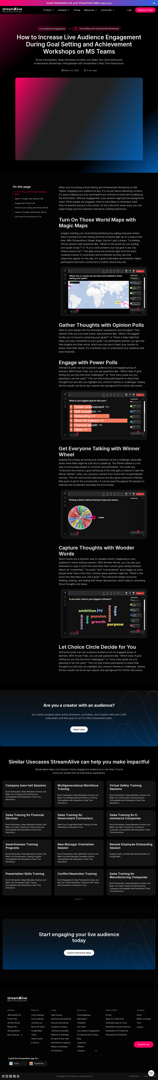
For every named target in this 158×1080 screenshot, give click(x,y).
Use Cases (81, 1027)
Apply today (79, 729)
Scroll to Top (143, 1044)
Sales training (56, 1015)
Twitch (34, 1035)
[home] (12, 10)
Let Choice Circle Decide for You (28, 217)
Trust (139, 1023)
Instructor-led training (59, 1023)
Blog (79, 1039)
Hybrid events (37, 1039)
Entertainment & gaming (60, 1043)
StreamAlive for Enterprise (116, 1035)
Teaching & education (60, 1031)
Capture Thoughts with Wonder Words (30, 212)
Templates (81, 1023)
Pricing (77, 10)
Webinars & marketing (60, 1035)
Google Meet (36, 1031)
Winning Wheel (13, 1031)
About (139, 1015)
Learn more (106, 3)
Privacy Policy (134, 1076)
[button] (49, 10)
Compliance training (59, 1027)
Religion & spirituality (59, 1047)
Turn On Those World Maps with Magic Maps (31, 193)
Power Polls (12, 1019)
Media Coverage (144, 1019)
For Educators (56, 1050)
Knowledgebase (84, 1015)
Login (129, 10)
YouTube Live (36, 1023)
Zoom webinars (37, 1019)
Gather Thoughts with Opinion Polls (29, 199)
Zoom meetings (37, 1015)
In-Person (35, 1043)
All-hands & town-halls (60, 1039)
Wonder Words (13, 1023)
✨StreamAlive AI (14, 1015)
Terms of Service (149, 1076)
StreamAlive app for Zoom (116, 1023)
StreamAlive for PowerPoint (117, 1031)
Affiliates (80, 1047)
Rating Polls (12, 1027)
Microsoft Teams (38, 1027)
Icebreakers (82, 1019)
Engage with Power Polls (25, 203)
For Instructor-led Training (87, 1035)
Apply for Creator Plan (115, 1019)
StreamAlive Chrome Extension (118, 1027)
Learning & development (61, 1019)
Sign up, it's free (145, 10)
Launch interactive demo (79, 953)
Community (81, 1043)
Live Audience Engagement (88, 1031)
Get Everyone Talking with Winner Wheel (31, 208)
